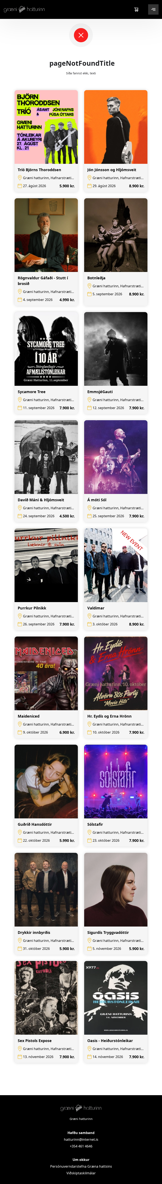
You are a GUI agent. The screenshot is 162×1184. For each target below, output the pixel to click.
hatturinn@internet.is (81, 1139)
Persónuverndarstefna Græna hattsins (81, 1166)
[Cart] (136, 9)
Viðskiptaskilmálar (81, 1173)
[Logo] (24, 9)
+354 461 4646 (81, 1146)
